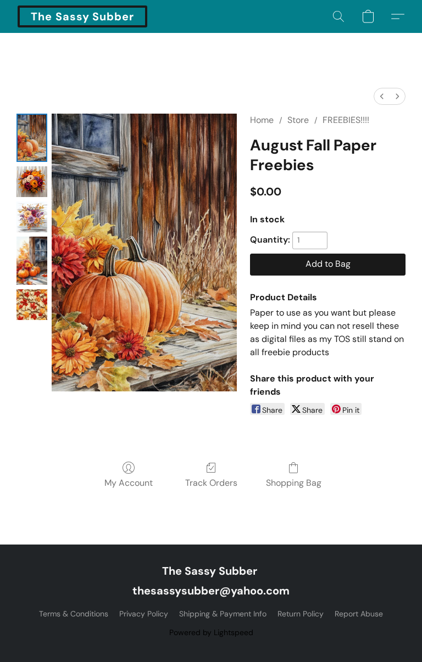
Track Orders (211, 483)
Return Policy (300, 614)
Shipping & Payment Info (222, 614)
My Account (128, 483)
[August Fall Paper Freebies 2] (31, 216)
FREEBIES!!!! (346, 120)
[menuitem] (382, 96)
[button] (82, 16)
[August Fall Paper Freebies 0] (31, 138)
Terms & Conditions (73, 614)
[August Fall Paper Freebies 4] (31, 304)
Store (298, 120)
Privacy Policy (143, 614)
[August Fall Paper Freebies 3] (31, 261)
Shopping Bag (293, 483)
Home (262, 120)
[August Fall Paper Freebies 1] (31, 181)
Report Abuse (359, 614)
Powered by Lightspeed (211, 632)
